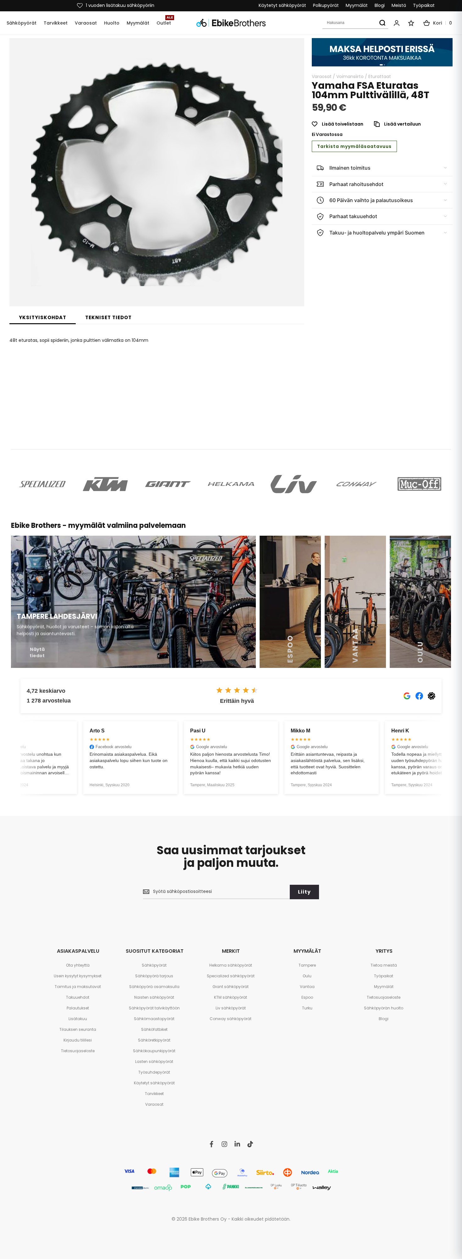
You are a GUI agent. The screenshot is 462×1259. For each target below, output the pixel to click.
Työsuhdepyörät (154, 1072)
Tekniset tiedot (108, 317)
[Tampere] (133, 602)
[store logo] (231, 23)
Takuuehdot (77, 997)
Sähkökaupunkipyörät (154, 1050)
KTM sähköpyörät (230, 997)
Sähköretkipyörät (154, 1040)
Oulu (307, 976)
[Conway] (356, 484)
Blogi (380, 5)
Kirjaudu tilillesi (77, 1040)
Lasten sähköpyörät (154, 1061)
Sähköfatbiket (154, 1029)
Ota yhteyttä (78, 965)
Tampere (307, 965)
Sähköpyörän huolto (383, 1008)
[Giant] (168, 484)
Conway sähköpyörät (230, 1018)
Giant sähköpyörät (230, 986)
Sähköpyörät (154, 965)
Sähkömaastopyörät (154, 1018)
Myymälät (357, 5)
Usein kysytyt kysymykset (78, 976)
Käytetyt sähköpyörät (282, 5)
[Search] (382, 23)
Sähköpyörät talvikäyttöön (154, 1008)
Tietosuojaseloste (78, 1050)
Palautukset (78, 1008)
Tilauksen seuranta (77, 1029)
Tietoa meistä (384, 965)
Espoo (307, 997)
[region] (382, 52)
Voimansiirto (350, 76)
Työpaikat (424, 5)
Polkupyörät (326, 5)
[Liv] (293, 484)
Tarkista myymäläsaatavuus (354, 146)
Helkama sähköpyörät (230, 965)
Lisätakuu (78, 1018)
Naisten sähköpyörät (154, 997)
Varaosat (322, 76)
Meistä (399, 5)
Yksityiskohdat (42, 317)
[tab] (42, 317)
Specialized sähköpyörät (231, 976)
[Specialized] (42, 484)
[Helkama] (231, 484)
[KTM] (105, 484)
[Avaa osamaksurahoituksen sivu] (382, 52)
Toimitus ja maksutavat (78, 986)
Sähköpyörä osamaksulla (154, 986)
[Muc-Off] (419, 484)
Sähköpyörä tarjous (154, 976)
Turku (307, 1008)
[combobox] (355, 23)
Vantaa (307, 986)
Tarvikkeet (154, 1093)
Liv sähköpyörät (231, 1008)
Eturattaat (379, 76)
